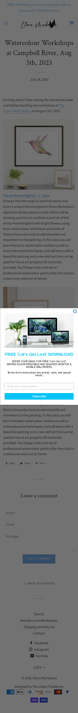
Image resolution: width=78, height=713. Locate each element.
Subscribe (39, 396)
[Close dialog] (75, 311)
